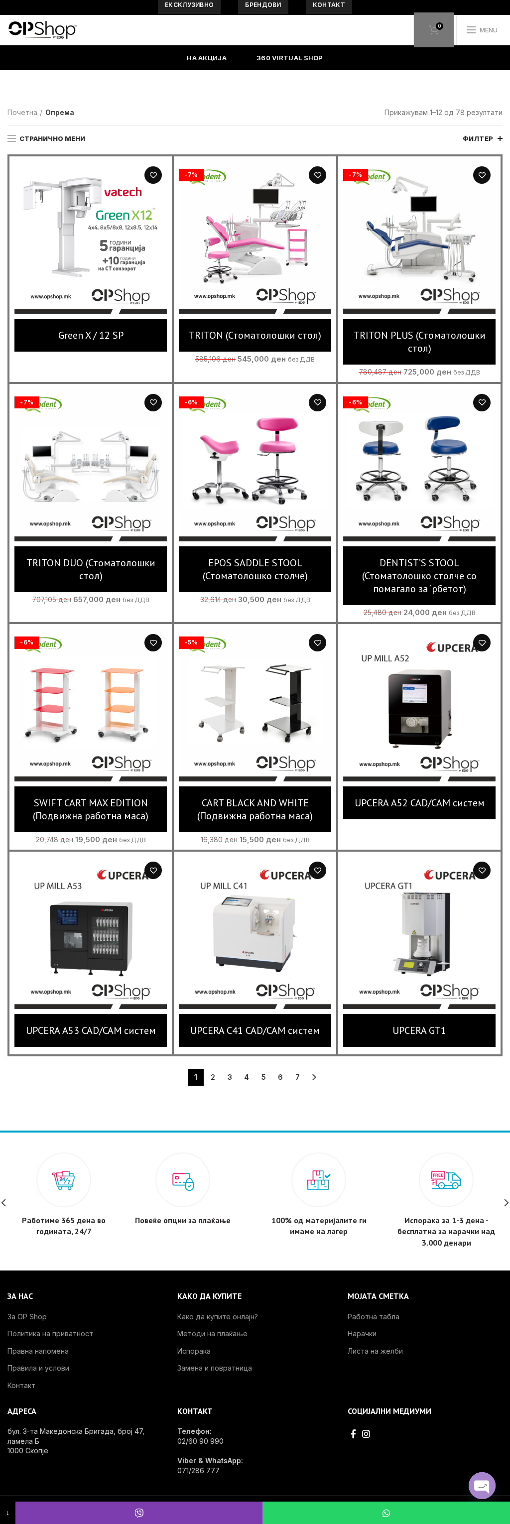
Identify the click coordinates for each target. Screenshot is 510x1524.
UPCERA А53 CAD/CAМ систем (91, 1030)
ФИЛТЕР (478, 138)
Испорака (194, 1351)
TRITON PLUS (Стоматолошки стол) (420, 342)
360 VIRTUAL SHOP (289, 58)
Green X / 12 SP (91, 335)
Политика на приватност (50, 1333)
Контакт (21, 1385)
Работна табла (373, 1316)
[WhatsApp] (386, 1513)
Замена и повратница (214, 1368)
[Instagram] (366, 1433)
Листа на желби (153, 175)
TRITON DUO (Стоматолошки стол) (90, 569)
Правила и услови (38, 1368)
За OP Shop (27, 1316)
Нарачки (362, 1333)
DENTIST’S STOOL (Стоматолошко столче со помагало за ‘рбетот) (419, 575)
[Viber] (139, 1513)
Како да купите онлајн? (217, 1316)
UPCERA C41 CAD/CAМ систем (255, 1030)
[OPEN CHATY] (482, 1485)
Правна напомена (38, 1351)
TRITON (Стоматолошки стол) (255, 335)
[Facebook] (353, 1433)
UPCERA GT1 (419, 1030)
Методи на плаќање (212, 1333)
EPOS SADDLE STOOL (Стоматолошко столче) (255, 569)
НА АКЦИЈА (207, 58)
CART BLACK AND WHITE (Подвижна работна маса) (255, 809)
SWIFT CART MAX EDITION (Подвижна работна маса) (90, 809)
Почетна (22, 112)
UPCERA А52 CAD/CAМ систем (420, 802)
